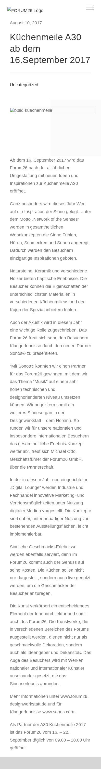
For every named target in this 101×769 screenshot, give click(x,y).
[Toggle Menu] (90, 8)
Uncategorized (24, 84)
